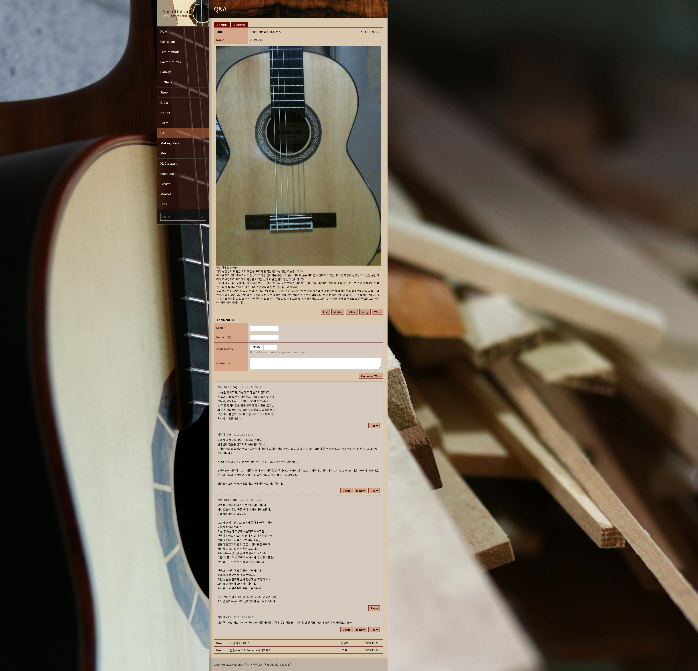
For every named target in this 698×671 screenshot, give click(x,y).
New (163, 31)
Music (164, 153)
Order (164, 102)
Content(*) (223, 363)
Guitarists (167, 41)
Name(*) (221, 327)
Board (164, 123)
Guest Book (168, 174)
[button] (227, 387)
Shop (164, 92)
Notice (165, 113)
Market (165, 194)
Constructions (170, 62)
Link (163, 204)
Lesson (165, 184)
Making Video (170, 143)
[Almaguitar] (183, 13)
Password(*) (223, 337)
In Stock (166, 82)
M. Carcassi (168, 163)
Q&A (163, 133)
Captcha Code (225, 349)
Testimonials (169, 52)
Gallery (165, 72)
